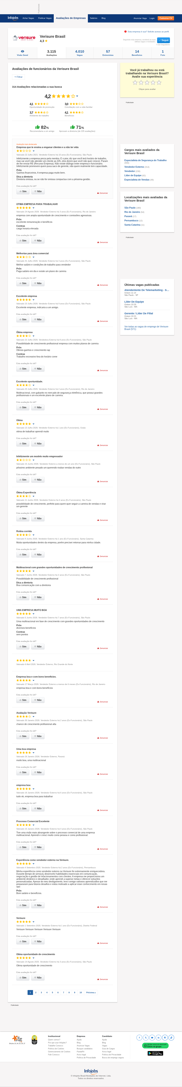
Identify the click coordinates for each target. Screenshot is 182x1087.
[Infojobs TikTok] (171, 1037)
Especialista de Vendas (136, 179)
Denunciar (104, 193)
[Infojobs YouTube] (152, 1037)
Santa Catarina (132, 225)
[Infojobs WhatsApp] (155, 1045)
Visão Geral (22, 55)
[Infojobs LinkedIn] (158, 1037)
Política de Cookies (56, 1049)
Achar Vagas (28, 18)
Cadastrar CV (166, 18)
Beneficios (137, 52)
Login (152, 18)
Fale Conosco (53, 1055)
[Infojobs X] (146, 1037)
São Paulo (130, 208)
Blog (104, 18)
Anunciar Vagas (83, 1046)
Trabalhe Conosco (55, 1046)
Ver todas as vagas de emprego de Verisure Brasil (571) (146, 327)
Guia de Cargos (108, 1049)
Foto (163, 52)
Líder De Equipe (134, 301)
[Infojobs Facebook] (139, 1037)
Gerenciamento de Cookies (59, 1052)
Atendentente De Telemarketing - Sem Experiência (147, 290)
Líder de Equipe (132, 175)
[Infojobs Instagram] (165, 1037)
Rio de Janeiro (132, 212)
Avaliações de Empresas (71, 18)
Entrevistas (108, 52)
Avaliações (51, 52)
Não (39, 191)
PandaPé (80, 1052)
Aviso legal (81, 1055)
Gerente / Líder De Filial (138, 313)
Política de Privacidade (86, 1058)
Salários (93, 18)
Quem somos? (54, 1040)
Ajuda (79, 1040)
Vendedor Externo (134, 167)
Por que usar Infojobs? (57, 1043)
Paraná (128, 216)
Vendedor (129, 171)
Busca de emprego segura (113, 1058)
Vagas (79, 52)
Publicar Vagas (45, 18)
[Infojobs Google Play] (155, 1053)
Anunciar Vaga (140, 18)
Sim (24, 191)
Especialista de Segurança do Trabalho (145, 160)
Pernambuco (131, 220)
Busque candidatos (85, 1049)
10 (81, 992)
